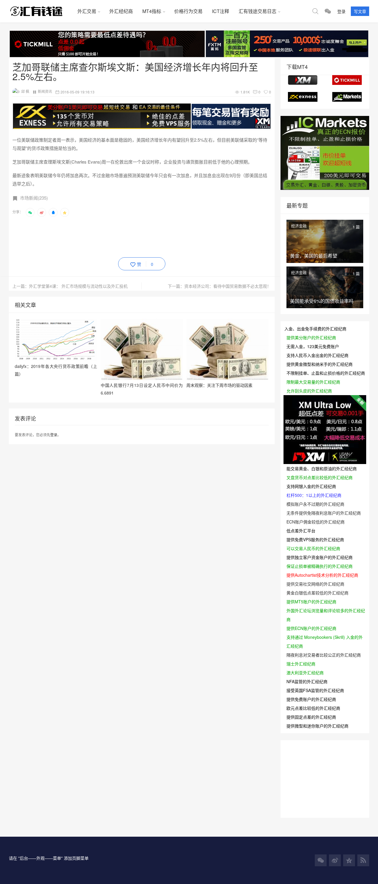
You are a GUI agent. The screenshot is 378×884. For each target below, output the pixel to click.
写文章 (360, 11)
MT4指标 (151, 11)
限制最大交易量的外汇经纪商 (313, 382)
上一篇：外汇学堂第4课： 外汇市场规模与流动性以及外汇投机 (70, 286)
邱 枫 (25, 91)
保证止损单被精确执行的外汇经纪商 (319, 566)
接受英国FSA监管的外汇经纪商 (315, 690)
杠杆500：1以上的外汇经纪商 (313, 495)
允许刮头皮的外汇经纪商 (309, 391)
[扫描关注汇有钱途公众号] (327, 11)
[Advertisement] (119, 236)
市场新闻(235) (34, 198)
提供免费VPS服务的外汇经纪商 (315, 539)
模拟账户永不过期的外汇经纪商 (315, 504)
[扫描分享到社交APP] (30, 212)
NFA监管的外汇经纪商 (307, 681)
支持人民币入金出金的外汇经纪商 (317, 355)
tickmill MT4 (347, 80)
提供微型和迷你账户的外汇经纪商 (317, 726)
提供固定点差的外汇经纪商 (311, 717)
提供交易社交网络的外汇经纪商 (315, 584)
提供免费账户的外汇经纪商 (311, 699)
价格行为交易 (188, 11)
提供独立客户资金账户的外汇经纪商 (319, 557)
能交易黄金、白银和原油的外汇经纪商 (321, 468)
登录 (341, 11)
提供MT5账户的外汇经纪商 (311, 602)
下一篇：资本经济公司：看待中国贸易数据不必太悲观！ (219, 286)
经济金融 (299, 225)
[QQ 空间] (349, 860)
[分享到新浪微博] (41, 212)
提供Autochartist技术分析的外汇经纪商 (322, 575)
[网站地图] (363, 860)
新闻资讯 (45, 91)
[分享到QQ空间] (64, 212)
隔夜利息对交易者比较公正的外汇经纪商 (323, 655)
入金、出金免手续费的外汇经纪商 (315, 329)
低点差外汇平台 (300, 531)
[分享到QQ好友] (53, 212)
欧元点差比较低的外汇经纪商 (313, 708)
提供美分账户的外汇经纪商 (311, 337)
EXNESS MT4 (303, 97)
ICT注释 (220, 11)
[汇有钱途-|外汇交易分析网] (41, 11)
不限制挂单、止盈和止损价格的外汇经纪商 (325, 373)
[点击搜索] (315, 11)
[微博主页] (335, 860)
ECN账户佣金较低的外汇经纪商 (315, 522)
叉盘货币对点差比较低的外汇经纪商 (319, 477)
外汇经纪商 (121, 11)
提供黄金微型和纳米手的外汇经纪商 (319, 364)
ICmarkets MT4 (347, 97)
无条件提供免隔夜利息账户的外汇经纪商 (323, 513)
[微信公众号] (321, 860)
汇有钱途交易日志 (257, 11)
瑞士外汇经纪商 (300, 664)
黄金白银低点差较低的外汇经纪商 (317, 593)
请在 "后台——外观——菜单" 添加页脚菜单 (49, 858)
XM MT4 (303, 80)
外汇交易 (86, 11)
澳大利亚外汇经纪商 (305, 672)
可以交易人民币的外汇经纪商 (313, 548)
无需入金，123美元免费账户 (312, 346)
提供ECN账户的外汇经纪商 (311, 628)
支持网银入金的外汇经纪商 (311, 486)
